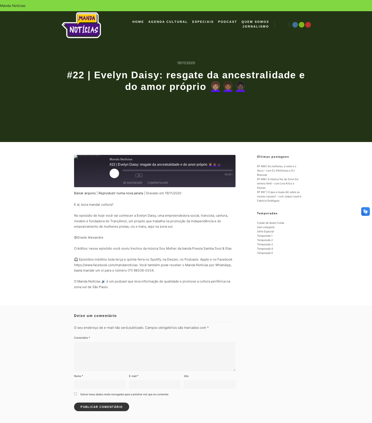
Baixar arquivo (85, 193)
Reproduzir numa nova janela (121, 193)
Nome (78, 376)
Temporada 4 (265, 248)
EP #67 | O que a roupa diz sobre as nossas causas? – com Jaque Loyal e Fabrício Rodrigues (279, 196)
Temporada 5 (265, 253)
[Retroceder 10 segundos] (131, 175)
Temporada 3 (265, 244)
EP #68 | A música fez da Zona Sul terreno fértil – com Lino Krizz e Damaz (277, 183)
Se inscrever (132, 182)
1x (139, 175)
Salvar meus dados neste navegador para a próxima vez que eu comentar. (124, 394)
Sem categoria (265, 227)
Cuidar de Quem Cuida (270, 222)
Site (186, 376)
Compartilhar (157, 182)
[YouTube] (308, 25)
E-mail (134, 376)
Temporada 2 (265, 240)
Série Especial (265, 231)
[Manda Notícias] (81, 24)
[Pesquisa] (282, 25)
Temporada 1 (265, 235)
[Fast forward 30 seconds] (147, 175)
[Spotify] (301, 25)
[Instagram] (295, 25)
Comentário (82, 337)
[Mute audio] (124, 175)
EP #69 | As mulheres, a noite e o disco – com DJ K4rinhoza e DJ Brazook (276, 170)
